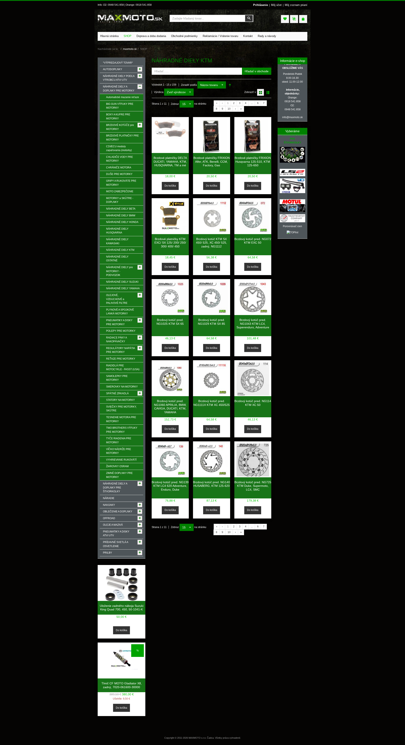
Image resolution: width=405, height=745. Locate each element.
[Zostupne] (230, 85)
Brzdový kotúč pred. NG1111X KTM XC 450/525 (211, 403)
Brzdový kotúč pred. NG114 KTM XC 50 (252, 403)
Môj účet (276, 5)
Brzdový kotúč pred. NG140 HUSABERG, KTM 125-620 (211, 484)
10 (229, 108)
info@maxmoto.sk (292, 117)
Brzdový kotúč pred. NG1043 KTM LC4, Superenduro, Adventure (252, 323)
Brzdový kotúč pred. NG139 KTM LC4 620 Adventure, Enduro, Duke (170, 485)
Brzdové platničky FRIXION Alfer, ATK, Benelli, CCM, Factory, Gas (211, 161)
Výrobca (158, 92)
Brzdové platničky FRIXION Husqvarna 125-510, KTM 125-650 (253, 161)
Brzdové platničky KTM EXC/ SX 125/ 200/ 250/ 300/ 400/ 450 (170, 242)
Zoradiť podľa (189, 84)
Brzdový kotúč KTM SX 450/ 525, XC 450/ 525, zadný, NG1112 (211, 242)
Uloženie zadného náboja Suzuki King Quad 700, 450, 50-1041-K (121, 607)
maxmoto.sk (130, 49)
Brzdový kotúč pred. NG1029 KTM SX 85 (211, 321)
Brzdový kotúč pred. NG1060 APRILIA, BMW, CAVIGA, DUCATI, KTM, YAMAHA (170, 406)
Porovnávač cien (292, 226)
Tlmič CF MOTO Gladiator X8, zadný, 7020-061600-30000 (121, 685)
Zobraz (175, 103)
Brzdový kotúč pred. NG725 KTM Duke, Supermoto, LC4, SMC (252, 485)
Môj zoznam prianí (296, 5)
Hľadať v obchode (257, 71)
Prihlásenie (260, 5)
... (252, 103)
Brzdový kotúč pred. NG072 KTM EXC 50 (252, 240)
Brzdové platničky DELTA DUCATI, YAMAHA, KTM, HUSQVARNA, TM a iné (170, 161)
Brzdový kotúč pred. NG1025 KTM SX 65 (170, 321)
